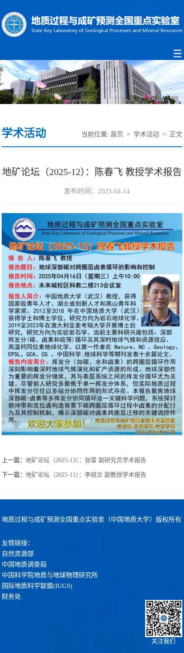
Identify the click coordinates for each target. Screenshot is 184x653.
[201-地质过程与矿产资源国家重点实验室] (92, 25)
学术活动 (146, 134)
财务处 (11, 596)
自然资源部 (18, 553)
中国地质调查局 (24, 564)
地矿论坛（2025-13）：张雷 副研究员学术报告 (86, 460)
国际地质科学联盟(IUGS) (37, 585)
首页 (116, 134)
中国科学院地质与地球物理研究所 (50, 575)
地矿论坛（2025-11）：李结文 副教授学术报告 (86, 475)
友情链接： (18, 543)
